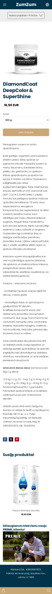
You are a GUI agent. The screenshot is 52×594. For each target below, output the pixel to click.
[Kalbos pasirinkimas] (47, 5)
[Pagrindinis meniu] (5, 5)
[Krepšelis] (3, 590)
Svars (6, 114)
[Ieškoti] (48, 590)
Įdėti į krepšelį (26, 132)
